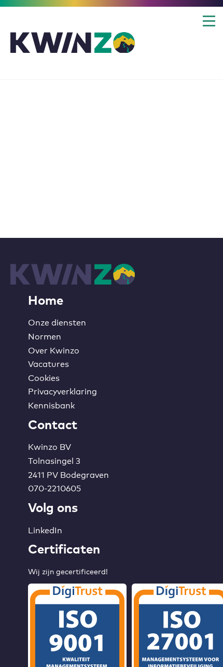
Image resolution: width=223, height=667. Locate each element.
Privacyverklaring (62, 390)
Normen (44, 336)
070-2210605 (54, 487)
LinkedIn (45, 529)
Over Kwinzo (53, 350)
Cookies (44, 377)
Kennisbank (51, 404)
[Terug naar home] (72, 43)
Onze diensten (57, 322)
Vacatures (48, 363)
